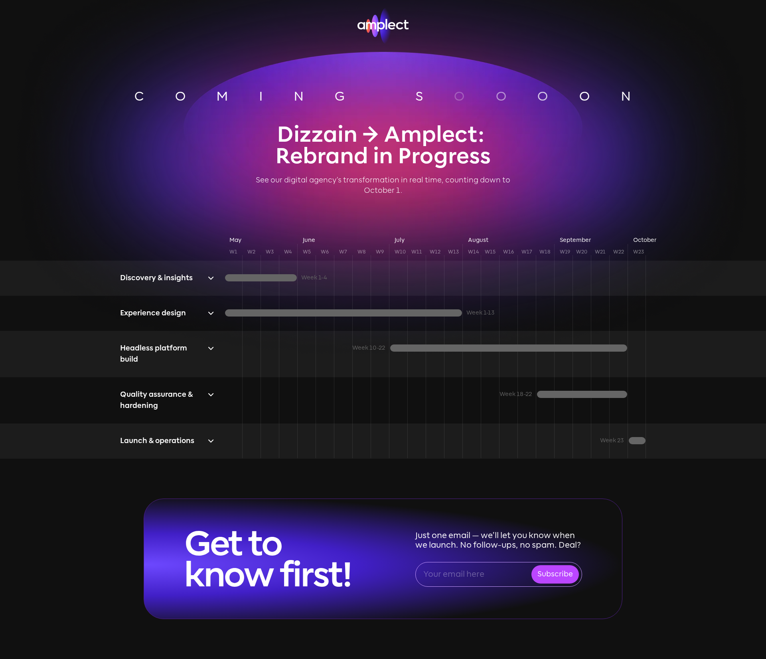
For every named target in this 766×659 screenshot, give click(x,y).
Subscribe (555, 574)
